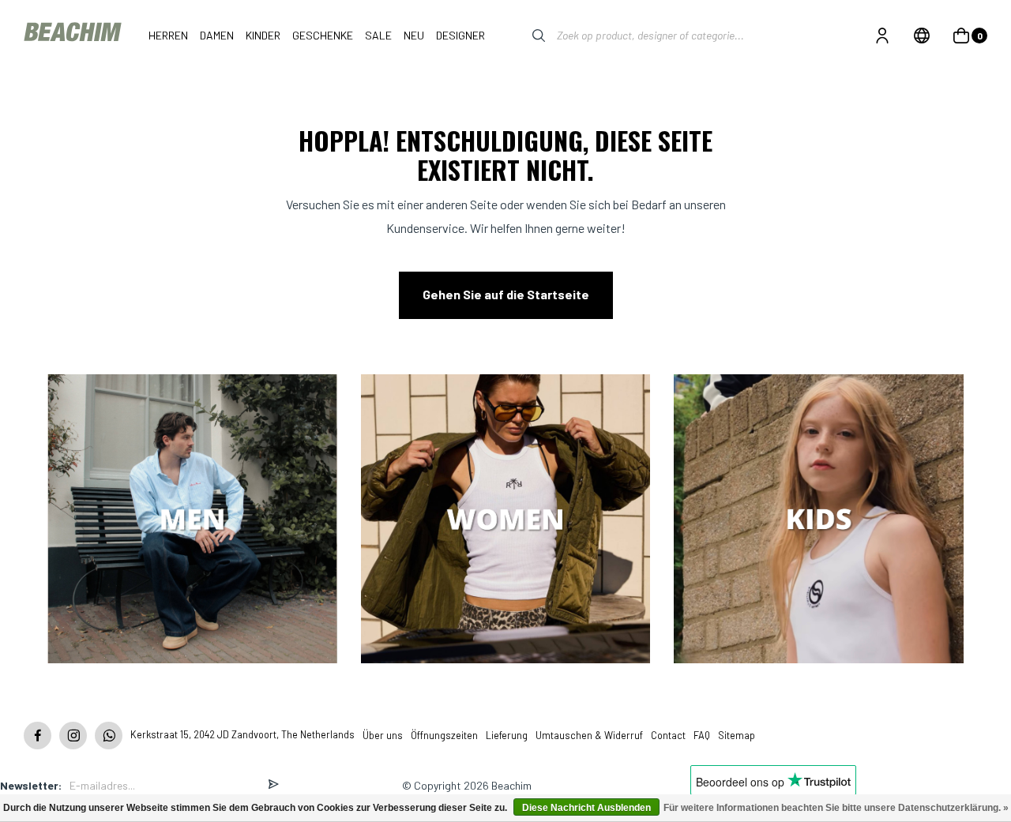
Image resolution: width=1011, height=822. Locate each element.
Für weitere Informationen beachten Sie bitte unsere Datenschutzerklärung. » (836, 807)
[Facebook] (37, 735)
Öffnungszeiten (444, 735)
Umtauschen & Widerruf (589, 735)
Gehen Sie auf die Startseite (506, 294)
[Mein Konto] (882, 35)
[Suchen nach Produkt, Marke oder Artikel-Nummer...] (527, 35)
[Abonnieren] (273, 785)
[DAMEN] (506, 520)
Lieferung (507, 735)
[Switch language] (922, 35)
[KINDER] (819, 520)
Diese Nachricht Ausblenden (586, 807)
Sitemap (736, 735)
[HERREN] (192, 520)
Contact (668, 735)
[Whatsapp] (108, 735)
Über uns (383, 735)
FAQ (701, 735)
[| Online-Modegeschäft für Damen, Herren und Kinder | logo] (74, 35)
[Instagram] (73, 735)
